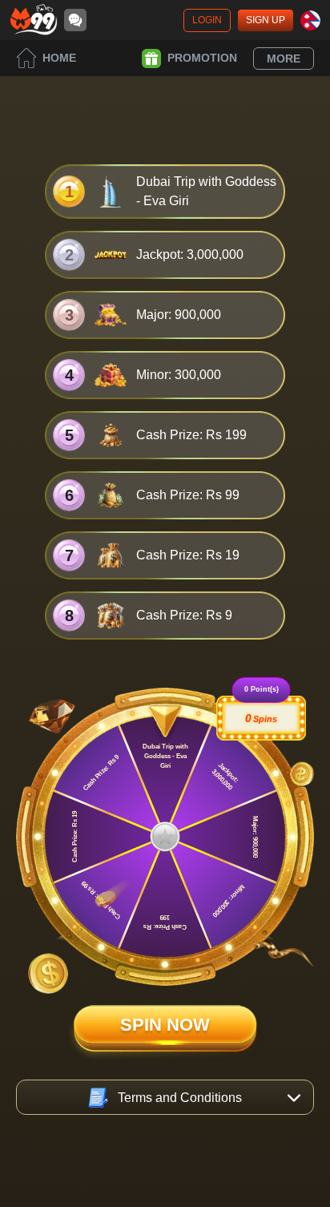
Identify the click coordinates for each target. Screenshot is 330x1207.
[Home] (34, 20)
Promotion (202, 57)
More (283, 58)
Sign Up (265, 20)
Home (59, 57)
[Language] (310, 20)
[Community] (75, 20)
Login (207, 20)
